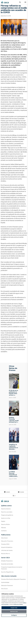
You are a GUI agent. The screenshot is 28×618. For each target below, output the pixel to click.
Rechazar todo (14, 611)
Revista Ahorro (5, 553)
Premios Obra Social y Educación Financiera (13, 579)
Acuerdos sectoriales (7, 564)
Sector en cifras (5, 518)
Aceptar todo (14, 607)
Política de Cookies (18, 604)
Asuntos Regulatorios (7, 572)
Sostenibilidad (5, 582)
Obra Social (4, 538)
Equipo (3, 521)
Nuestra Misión (5, 524)
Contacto (4, 530)
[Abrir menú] (25, 2)
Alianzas (3, 527)
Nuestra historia (5, 508)
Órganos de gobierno (7, 515)
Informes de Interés (7, 550)
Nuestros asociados (6, 512)
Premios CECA (5, 544)
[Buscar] (19, 2)
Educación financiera (7, 585)
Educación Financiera (7, 541)
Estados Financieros (7, 560)
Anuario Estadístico (6, 547)
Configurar (14, 615)
